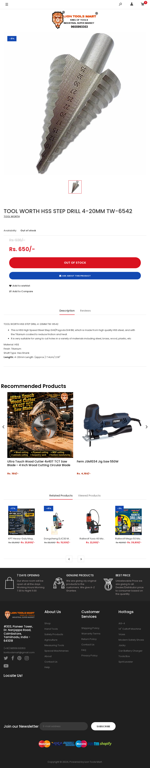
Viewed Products (89, 495)
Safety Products (53, 634)
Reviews (85, 310)
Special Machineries (56, 651)
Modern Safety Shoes (131, 640)
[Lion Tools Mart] (75, 21)
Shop (47, 623)
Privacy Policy (89, 655)
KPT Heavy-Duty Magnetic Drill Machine (31, 538)
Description (67, 310)
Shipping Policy (90, 628)
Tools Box (124, 656)
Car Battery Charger (130, 651)
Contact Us (50, 661)
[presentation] (3, 427)
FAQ (83, 650)
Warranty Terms (90, 633)
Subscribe (103, 726)
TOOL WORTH (12, 216)
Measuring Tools (54, 645)
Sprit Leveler (126, 661)
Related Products (61, 495)
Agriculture (50, 640)
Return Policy (89, 639)
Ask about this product (76, 275)
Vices (122, 634)
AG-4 (122, 623)
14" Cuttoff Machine (130, 629)
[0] (143, 4)
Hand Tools (51, 629)
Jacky (122, 645)
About (48, 656)
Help (47, 667)
